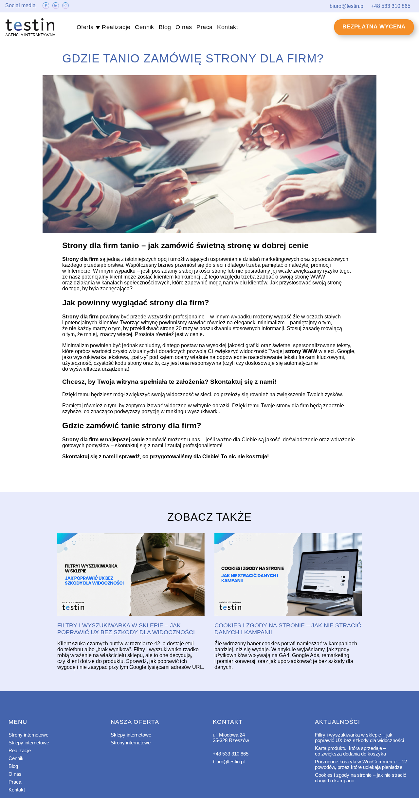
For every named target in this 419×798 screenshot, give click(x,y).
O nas (183, 27)
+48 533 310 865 (230, 753)
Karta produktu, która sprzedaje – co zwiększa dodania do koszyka (350, 750)
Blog (165, 27)
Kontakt (227, 27)
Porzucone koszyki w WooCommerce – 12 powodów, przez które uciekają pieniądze (361, 764)
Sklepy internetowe (29, 742)
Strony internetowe (28, 735)
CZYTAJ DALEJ (131, 575)
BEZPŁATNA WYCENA (374, 27)
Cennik (144, 27)
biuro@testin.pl (229, 761)
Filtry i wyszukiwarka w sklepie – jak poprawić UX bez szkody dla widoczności (359, 737)
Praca (204, 27)
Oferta (85, 27)
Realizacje (116, 27)
